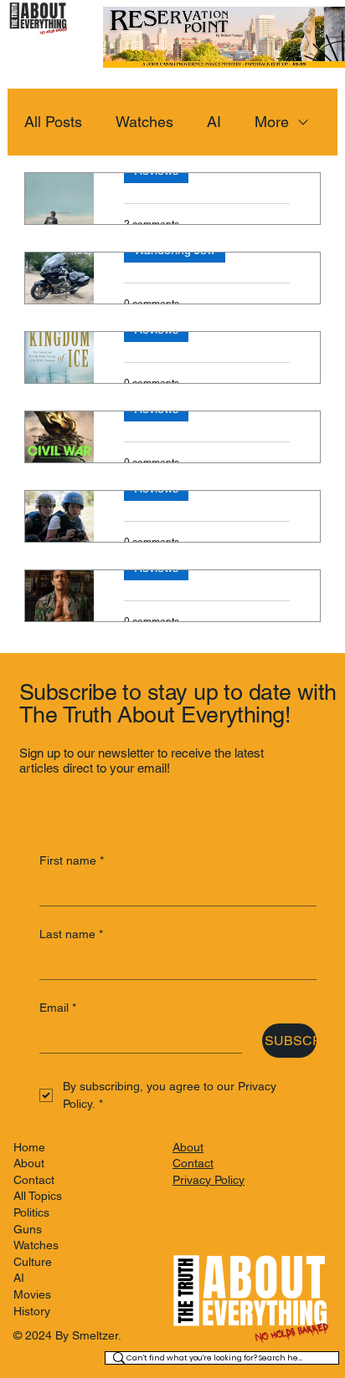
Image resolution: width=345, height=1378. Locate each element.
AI (214, 121)
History (31, 1311)
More (272, 121)
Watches (144, 121)
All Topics (37, 1195)
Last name (71, 934)
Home (29, 1147)
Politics (31, 1212)
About (28, 1163)
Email (57, 1007)
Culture (32, 1261)
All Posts (53, 121)
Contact (33, 1180)
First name (71, 860)
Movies (32, 1294)
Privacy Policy (208, 1180)
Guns (27, 1229)
